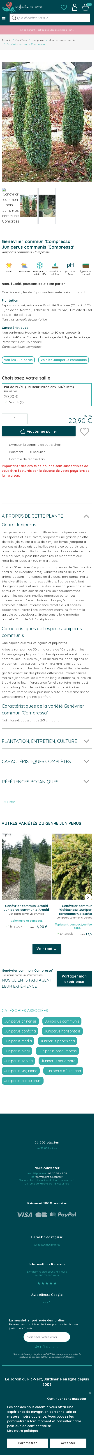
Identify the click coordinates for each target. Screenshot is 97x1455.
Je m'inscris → (47, 1346)
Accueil (6, 40)
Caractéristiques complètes (21, 347)
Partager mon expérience (74, 979)
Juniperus (38, 40)
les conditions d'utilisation (61, 1356)
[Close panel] (90, 1393)
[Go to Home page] (22, 7)
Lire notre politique (22, 1431)
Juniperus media (18, 1041)
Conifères (21, 40)
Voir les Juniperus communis (64, 360)
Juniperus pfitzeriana (63, 1071)
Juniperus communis (62, 40)
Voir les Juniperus (18, 360)
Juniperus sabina (18, 1061)
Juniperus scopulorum (22, 1080)
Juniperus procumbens (57, 1051)
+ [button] (24, 418)
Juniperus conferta (20, 1031)
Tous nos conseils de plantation (24, 319)
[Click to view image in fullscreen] (47, 122)
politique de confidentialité (32, 1356)
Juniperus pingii (17, 1051)
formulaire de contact (49, 1176)
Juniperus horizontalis (62, 1031)
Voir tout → (47, 948)
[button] (63, 7)
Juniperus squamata (58, 1061)
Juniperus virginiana (20, 1071)
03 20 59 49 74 (57, 1173)
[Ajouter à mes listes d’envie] (84, 431)
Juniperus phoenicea (57, 1041)
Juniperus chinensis (20, 1021)
